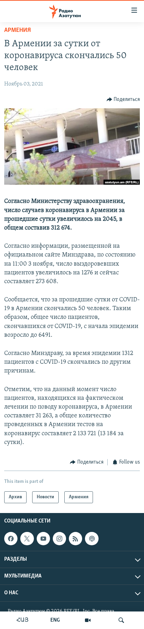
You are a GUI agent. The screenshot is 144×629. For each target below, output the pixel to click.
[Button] (123, 99)
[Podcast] (91, 538)
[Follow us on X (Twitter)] (27, 538)
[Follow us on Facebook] (10, 538)
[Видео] (87, 620)
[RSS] (75, 538)
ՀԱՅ (22, 620)
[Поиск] (121, 620)
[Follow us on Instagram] (59, 538)
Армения (17, 30)
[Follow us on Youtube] (43, 538)
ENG (55, 620)
